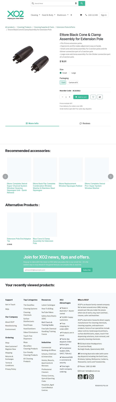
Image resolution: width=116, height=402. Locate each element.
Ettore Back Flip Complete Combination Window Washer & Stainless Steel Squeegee (44, 186)
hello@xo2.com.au (93, 371)
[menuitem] (35, 15)
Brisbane (81, 359)
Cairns (89, 362)
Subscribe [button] (87, 270)
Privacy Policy (10, 369)
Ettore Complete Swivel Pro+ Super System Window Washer (95, 185)
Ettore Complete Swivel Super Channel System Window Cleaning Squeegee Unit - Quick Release (17, 188)
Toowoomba (100, 362)
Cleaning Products (24, 27)
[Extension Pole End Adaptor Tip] (19, 225)
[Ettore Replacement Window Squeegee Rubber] (71, 169)
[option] (58, 176)
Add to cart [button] (82, 97)
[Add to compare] (100, 97)
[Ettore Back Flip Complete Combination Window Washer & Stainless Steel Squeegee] (45, 169)
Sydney (88, 359)
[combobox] (54, 3)
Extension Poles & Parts (66, 27)
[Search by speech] (76, 3)
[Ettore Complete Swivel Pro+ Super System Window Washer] (97, 169)
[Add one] (70, 97)
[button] (6, 176)
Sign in (104, 15)
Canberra (104, 359)
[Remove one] (62, 97)
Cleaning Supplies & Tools (44, 27)
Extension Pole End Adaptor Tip (19, 240)
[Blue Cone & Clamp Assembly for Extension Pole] (45, 225)
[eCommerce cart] (81, 15)
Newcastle (82, 362)
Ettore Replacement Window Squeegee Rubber (70, 184)
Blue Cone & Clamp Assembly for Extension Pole (43, 241)
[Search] (81, 3)
